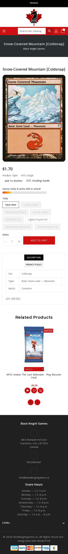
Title (5, 198)
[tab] (33, 257)
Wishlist (34, 2)
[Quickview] (27, 390)
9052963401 (34, 462)
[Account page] (56, 31)
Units (5, 235)
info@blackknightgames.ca (34, 477)
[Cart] (63, 31)
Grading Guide (41, 180)
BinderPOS (44, 540)
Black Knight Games (34, 48)
